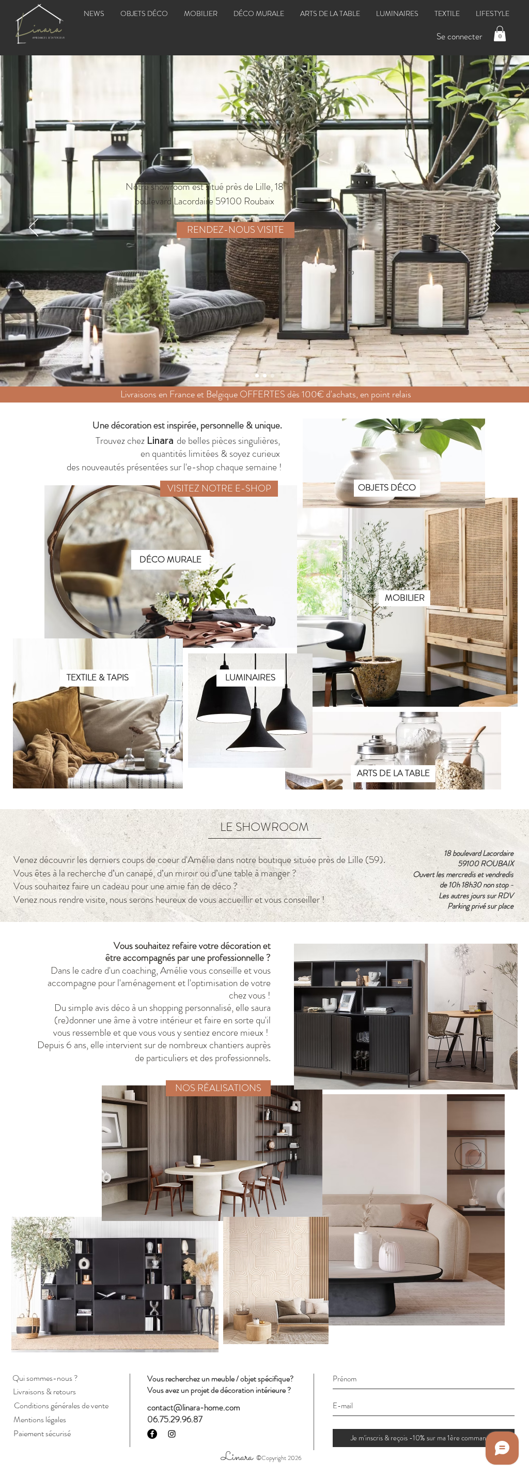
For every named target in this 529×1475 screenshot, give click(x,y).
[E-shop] (257, 375)
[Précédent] (33, 228)
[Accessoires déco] (272, 375)
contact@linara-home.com (193, 1407)
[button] (499, 33)
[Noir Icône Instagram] (172, 1434)
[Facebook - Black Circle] (152, 1434)
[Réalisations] (265, 375)
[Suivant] (495, 228)
